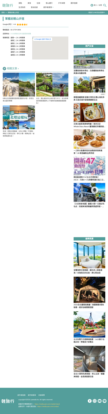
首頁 (3, 12)
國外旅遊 (74, 3)
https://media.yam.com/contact (48, 406)
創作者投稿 (21, 395)
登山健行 (49, 3)
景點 (20, 3)
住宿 (38, 3)
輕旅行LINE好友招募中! (96, 12)
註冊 (100, 5)
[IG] (95, 401)
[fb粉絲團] (90, 401)
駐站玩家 (34, 7)
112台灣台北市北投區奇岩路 (21, 34)
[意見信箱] (100, 401)
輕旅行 (7, 5)
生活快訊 (22, 7)
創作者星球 (47, 7)
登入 (95, 5)
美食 (29, 3)
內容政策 (41, 395)
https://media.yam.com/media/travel (47, 404)
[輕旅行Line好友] (105, 401)
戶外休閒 (61, 3)
